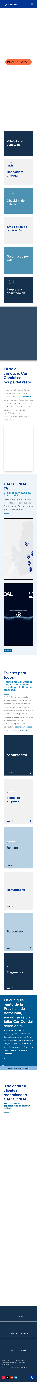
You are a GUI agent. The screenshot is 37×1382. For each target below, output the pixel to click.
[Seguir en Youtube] (11, 1377)
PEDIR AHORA (17, 62)
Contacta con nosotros (18, 1333)
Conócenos (18, 1316)
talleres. (25, 730)
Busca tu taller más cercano (18, 1068)
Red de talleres (21, 1361)
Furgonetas (15, 972)
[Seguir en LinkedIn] (15, 1377)
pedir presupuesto (23, 727)
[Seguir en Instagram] (3, 1377)
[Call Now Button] (32, 1377)
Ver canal (8, 650)
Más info (10, 988)
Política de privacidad (16, 1367)
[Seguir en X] (7, 1377)
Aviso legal (5, 1367)
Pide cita (27, 396)
